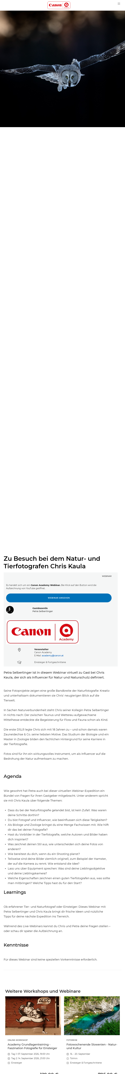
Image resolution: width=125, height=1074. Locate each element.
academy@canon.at (53, 655)
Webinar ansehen (59, 598)
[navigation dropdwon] (118, 3)
